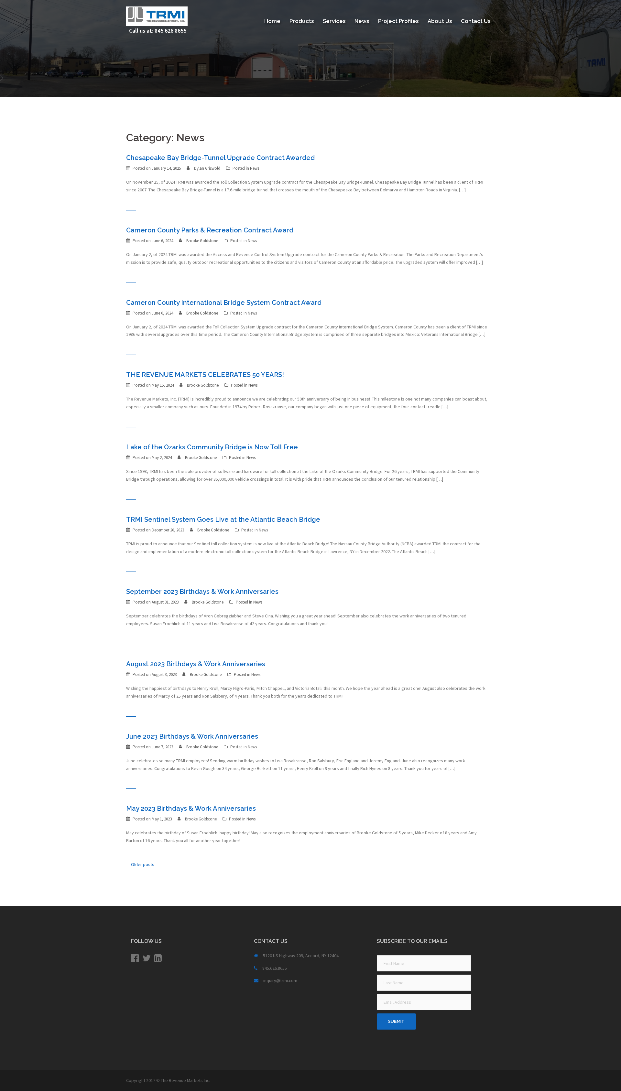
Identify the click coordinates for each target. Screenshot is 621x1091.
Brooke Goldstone (202, 240)
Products (301, 21)
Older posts (142, 864)
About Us (440, 21)
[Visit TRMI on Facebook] (135, 960)
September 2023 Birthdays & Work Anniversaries (202, 591)
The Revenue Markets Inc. (185, 1080)
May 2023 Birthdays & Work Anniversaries (191, 808)
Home (272, 21)
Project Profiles (398, 21)
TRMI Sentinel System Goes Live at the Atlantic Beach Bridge (223, 519)
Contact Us (475, 21)
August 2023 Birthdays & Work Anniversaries (195, 664)
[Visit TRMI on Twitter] (146, 960)
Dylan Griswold (207, 168)
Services (334, 21)
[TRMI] (157, 15)
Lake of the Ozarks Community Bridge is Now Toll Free (212, 447)
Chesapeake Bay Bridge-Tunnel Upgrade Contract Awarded (220, 158)
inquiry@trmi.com (280, 980)
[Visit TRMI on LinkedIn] (158, 960)
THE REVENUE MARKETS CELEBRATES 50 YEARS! (205, 375)
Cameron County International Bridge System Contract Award (223, 302)
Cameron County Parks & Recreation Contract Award (209, 230)
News (361, 21)
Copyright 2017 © (143, 1080)
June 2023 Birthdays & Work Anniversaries (192, 736)
